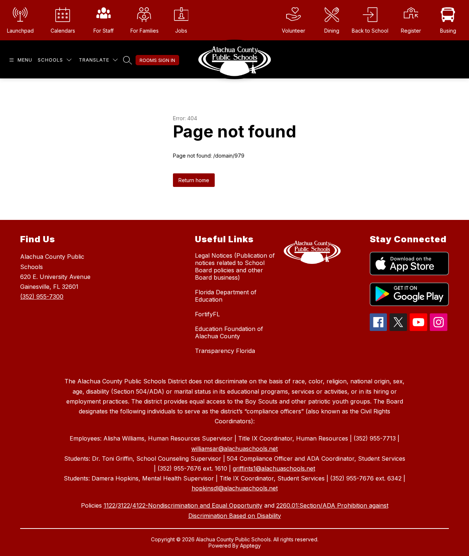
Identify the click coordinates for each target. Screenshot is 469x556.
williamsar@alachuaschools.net (234, 448)
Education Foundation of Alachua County (229, 332)
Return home (193, 180)
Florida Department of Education (225, 295)
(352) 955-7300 (41, 296)
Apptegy (250, 545)
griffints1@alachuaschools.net (274, 468)
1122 (109, 505)
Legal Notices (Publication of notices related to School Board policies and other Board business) (235, 266)
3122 (124, 505)
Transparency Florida (225, 350)
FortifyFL (207, 314)
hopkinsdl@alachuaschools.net (235, 488)
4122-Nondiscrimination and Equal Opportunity (197, 505)
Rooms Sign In (157, 60)
